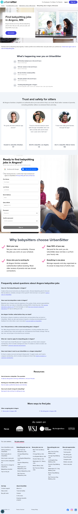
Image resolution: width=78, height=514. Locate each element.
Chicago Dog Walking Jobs (54, 456)
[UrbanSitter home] (9, 2)
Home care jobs (68, 464)
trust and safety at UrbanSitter (34, 321)
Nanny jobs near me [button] (37, 447)
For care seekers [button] (6, 441)
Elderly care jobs (68, 462)
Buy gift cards (4, 493)
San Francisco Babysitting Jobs (22, 474)
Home (2, 5)
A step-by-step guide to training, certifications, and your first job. (18, 378)
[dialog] (2, 511)
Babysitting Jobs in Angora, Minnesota (47, 5)
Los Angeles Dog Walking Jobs (52, 461)
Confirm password (8, 218)
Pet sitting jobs (67, 454)
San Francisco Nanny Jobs (38, 469)
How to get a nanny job (7, 458)
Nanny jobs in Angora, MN (10, 411)
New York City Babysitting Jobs (22, 450)
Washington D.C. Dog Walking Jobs (54, 469)
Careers (19, 493)
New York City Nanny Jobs (38, 450)
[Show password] (37, 213)
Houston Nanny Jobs (38, 459)
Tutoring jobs (67, 452)
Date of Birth (6, 202)
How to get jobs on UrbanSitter (6, 455)
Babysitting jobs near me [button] (23, 447)
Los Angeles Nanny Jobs (39, 456)
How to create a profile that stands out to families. (14, 385)
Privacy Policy (20, 175)
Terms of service (20, 509)
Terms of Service (30, 175)
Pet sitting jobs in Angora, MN (48, 411)
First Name (6, 179)
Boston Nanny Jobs (38, 465)
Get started (11, 33)
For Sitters (53, 2)
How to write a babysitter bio (7, 461)
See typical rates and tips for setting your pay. (13, 391)
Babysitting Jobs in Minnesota (27, 5)
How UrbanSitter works (7, 447)
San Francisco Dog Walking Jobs (53, 478)
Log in (66, 2)
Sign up (73, 2)
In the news (20, 495)
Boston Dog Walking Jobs (53, 473)
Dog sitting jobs (68, 457)
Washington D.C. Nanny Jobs (39, 462)
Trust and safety (21, 491)
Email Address (7, 195)
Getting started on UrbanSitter (6, 450)
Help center (4, 491)
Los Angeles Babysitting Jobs (24, 459)
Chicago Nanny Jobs (38, 454)
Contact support (5, 488)
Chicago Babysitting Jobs (23, 455)
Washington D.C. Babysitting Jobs (22, 467)
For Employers (46, 2)
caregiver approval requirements (17, 345)
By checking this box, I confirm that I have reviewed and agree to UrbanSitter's (20, 174)
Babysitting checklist (6, 469)
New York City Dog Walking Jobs (53, 452)
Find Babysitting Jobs (12, 5)
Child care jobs (67, 449)
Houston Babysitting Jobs (23, 463)
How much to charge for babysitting (7, 466)
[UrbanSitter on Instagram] (71, 509)
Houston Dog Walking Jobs (54, 465)
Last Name (6, 187)
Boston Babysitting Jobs (24, 471)
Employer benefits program (21, 499)
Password (5, 210)
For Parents (59, 2)
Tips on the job (5, 471)
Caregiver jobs (67, 459)
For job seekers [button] (19, 441)
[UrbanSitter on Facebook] (67, 509)
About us (19, 488)
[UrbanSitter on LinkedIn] (75, 509)
